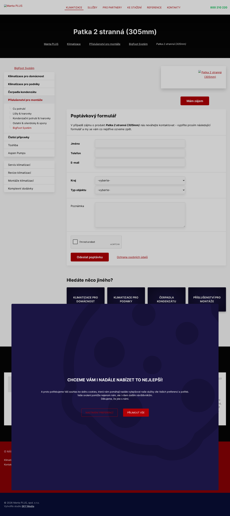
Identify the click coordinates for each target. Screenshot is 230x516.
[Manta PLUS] (27, 7)
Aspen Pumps (16, 153)
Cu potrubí (19, 108)
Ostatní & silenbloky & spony (30, 123)
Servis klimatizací (19, 164)
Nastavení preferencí (99, 412)
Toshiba (13, 145)
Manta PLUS (51, 44)
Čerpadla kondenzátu (22, 92)
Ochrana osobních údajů (132, 257)
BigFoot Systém (138, 44)
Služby (92, 7)
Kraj (73, 180)
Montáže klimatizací (21, 180)
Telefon (76, 153)
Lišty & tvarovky (22, 113)
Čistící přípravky (18, 137)
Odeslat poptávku (90, 257)
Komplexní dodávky (20, 188)
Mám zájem (195, 101)
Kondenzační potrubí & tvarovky (32, 118)
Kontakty (173, 7)
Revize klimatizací (19, 172)
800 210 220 (218, 7)
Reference (154, 7)
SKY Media (28, 506)
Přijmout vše (135, 412)
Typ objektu (78, 190)
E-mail (75, 162)
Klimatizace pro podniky (24, 84)
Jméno (75, 143)
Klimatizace (74, 7)
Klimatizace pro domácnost (26, 76)
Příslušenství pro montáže (104, 44)
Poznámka (77, 206)
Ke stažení (134, 7)
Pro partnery (112, 7)
